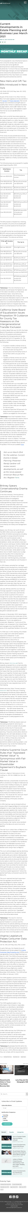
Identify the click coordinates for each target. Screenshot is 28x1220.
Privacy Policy (13, 1203)
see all (2, 1189)
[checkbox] (14, 1117)
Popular (11, 1132)
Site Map (19, 1203)
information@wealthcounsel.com (14, 1207)
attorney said (14, 663)
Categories (20, 1132)
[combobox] (13, 1094)
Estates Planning (7, 1056)
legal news (23, 1056)
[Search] (27, 1094)
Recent (4, 1132)
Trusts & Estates (16, 1184)
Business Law (16, 1056)
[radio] (14, 1115)
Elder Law (22, 1187)
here (17, 477)
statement (3, 690)
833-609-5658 (14, 1206)
